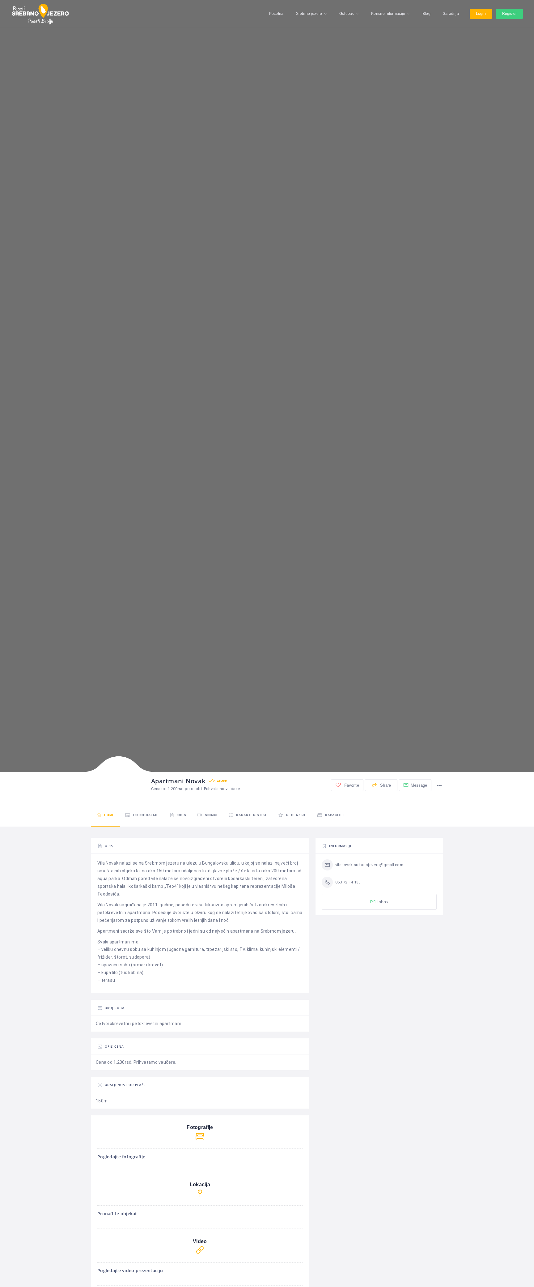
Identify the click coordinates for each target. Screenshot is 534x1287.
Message (419, 785)
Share (385, 785)
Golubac (346, 13)
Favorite (351, 785)
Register (509, 13)
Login (481, 13)
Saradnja (451, 13)
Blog (426, 13)
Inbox (382, 901)
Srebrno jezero (309, 13)
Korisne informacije (388, 13)
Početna (276, 13)
